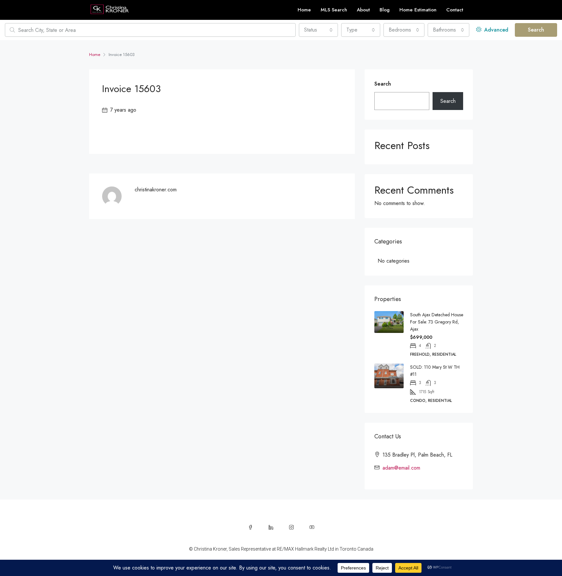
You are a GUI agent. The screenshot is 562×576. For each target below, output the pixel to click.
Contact (454, 9)
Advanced (495, 30)
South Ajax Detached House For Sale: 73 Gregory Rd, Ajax (436, 321)
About (363, 9)
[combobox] (318, 30)
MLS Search (334, 9)
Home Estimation (417, 9)
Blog (385, 9)
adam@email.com (401, 468)
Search (536, 30)
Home (304, 9)
